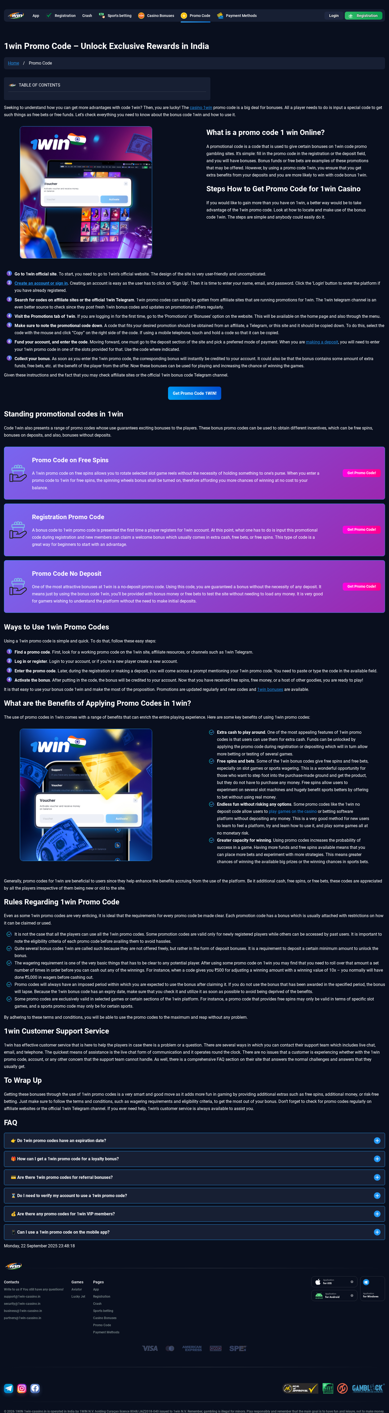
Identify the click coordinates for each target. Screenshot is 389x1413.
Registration (65, 15)
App (36, 15)
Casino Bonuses (160, 15)
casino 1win (201, 107)
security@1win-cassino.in (22, 1304)
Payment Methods (241, 15)
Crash (87, 15)
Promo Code (200, 15)
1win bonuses (270, 689)
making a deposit (322, 342)
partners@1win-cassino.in (22, 1318)
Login (334, 15)
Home (13, 63)
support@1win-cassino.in (22, 1296)
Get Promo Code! (361, 473)
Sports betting (120, 15)
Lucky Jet (78, 1296)
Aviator (76, 1289)
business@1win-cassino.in (23, 1311)
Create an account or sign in (41, 283)
